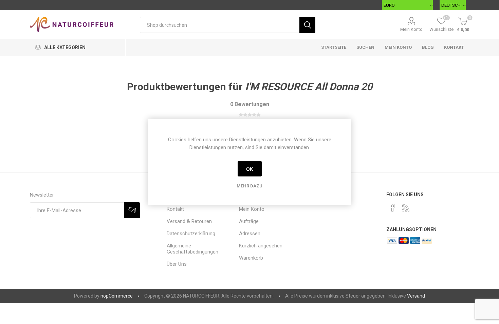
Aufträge (249, 221)
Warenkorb (251, 258)
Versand (416, 296)
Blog (428, 47)
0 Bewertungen (249, 104)
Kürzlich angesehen (260, 246)
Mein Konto (411, 29)
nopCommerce (116, 296)
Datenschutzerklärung (191, 233)
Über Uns (177, 264)
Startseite (333, 47)
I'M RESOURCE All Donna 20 (308, 87)
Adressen (249, 233)
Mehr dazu (249, 185)
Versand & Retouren (189, 221)
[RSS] (405, 207)
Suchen (365, 47)
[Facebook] (392, 207)
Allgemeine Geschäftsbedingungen (192, 249)
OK (249, 168)
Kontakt (454, 47)
